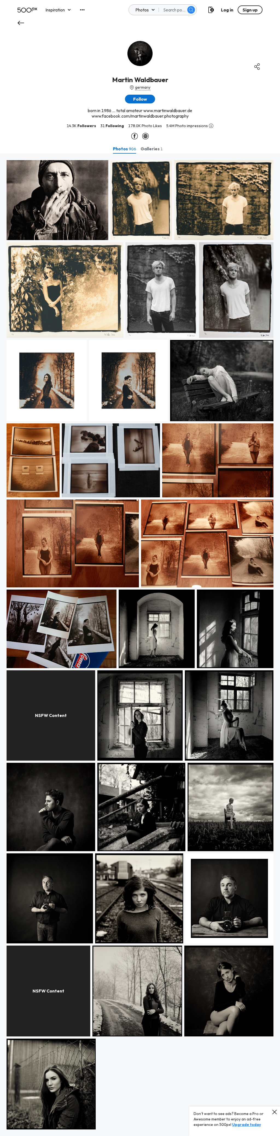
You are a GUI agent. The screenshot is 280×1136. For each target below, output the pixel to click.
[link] (57, 200)
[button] (191, 9)
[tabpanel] (140, 645)
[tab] (124, 149)
